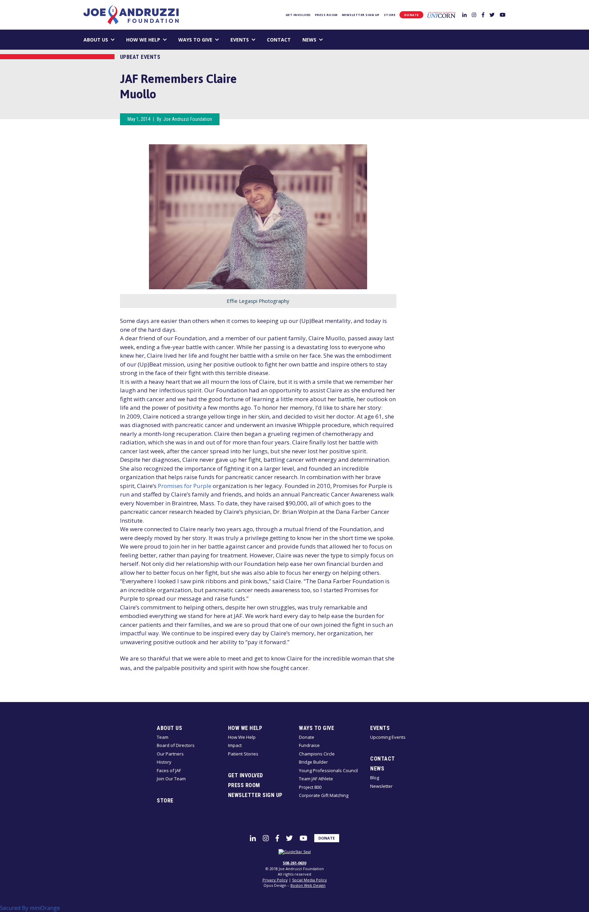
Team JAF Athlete (316, 779)
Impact (235, 745)
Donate (411, 15)
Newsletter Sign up (361, 15)
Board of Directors (176, 745)
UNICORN (441, 15)
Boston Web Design (308, 885)
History (164, 762)
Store (390, 15)
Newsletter (381, 786)
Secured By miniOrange (30, 908)
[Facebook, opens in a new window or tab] (483, 14)
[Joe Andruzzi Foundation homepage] (131, 15)
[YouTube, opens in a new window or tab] (502, 14)
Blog (374, 778)
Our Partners (170, 754)
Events (239, 39)
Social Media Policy (309, 879)
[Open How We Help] (165, 39)
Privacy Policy (275, 879)
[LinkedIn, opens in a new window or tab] (464, 14)
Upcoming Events (388, 737)
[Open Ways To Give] (217, 39)
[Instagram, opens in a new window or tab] (474, 14)
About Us (96, 39)
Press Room (326, 15)
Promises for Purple (184, 486)
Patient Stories (243, 754)
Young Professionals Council (328, 770)
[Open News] (321, 39)
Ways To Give (195, 39)
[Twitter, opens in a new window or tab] (492, 14)
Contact (279, 39)
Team (162, 737)
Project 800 (310, 787)
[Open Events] (253, 39)
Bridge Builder (313, 762)
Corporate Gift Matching (323, 795)
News (309, 39)
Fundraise (309, 745)
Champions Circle (317, 754)
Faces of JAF (169, 770)
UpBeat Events (140, 57)
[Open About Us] (113, 39)
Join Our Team (171, 779)
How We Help (143, 39)
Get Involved (298, 15)
